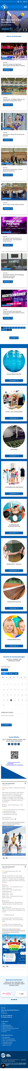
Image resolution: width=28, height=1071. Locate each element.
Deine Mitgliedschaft (7, 1026)
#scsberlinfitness (16, 823)
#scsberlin (8, 823)
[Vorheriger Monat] (3, 670)
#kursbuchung (5, 825)
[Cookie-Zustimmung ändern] (3, 1066)
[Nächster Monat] (6, 670)
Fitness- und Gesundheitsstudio (10, 1028)
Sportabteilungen (6, 1025)
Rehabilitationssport (7, 1042)
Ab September (6, 25)
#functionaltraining (11, 822)
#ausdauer (22, 822)
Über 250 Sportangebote (8, 1039)
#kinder (18, 929)
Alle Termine (5, 724)
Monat (4, 673)
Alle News (13, 337)
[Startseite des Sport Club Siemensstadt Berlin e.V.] (7, 6)
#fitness (4, 823)
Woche (10, 673)
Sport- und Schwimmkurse (9, 1040)
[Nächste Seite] (8, 330)
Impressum (23, 1059)
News (3, 1023)
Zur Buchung (13, 418)
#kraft (17, 822)
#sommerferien (12, 929)
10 (2, 329)
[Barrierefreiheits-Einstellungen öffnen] (18, 2)
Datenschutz (4, 1060)
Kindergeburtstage (7, 1043)
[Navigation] (25, 7)
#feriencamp (5, 929)
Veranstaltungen (6, 1030)
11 (4, 966)
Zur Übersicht (13, 380)
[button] (11, 999)
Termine (4, 1031)
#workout (12, 825)
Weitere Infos (5, 29)
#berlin (18, 930)
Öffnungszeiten (6, 1037)
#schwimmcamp (12, 930)
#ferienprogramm (15, 932)
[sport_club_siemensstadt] (25, 783)
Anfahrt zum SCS (6, 1045)
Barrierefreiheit (11, 1060)
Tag (16, 673)
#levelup (4, 822)
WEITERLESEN (7, 69)
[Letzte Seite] (10, 330)
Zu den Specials (13, 570)
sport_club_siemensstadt (8, 783)
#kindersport (5, 933)
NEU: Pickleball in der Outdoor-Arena (11, 21)
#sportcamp (5, 930)
